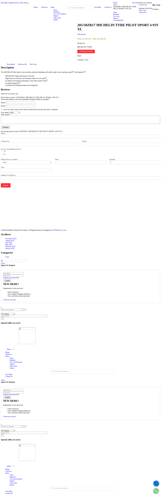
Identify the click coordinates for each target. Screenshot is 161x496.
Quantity (112, 159)
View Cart (142, 10)
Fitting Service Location (9, 159)
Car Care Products (16, 362)
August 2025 (9, 240)
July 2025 (8, 242)
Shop (7, 356)
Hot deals (135, 3)
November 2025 (11, 239)
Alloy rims (13, 366)
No (4, 154)
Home (115, 3)
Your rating (5, 112)
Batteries (13, 360)
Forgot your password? (11, 278)
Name (3, 102)
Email (3, 106)
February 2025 (10, 246)
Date (56, 159)
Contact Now (86, 51)
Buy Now (33, 64)
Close (3, 263)
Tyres (115, 5)
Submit (5, 185)
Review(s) (81, 34)
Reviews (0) (22, 64)
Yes (4, 151)
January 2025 (10, 248)
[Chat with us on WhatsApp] (156, 491)
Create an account (9, 300)
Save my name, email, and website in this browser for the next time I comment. (31, 109)
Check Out (142, 12)
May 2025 (8, 244)
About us (8, 354)
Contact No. (5, 141)
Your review (6, 115)
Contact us (9, 376)
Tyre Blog (8, 374)
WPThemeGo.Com (59, 230)
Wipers (12, 364)
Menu (9, 349)
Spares (12, 368)
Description (11, 64)
